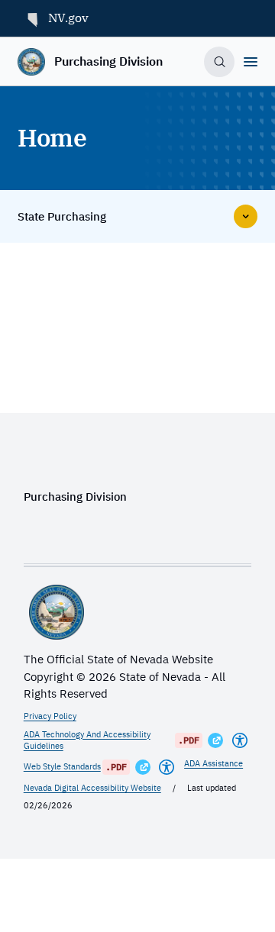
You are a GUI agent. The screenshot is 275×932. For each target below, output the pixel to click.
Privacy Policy (50, 716)
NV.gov (68, 17)
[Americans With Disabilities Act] (239, 740)
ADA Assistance (213, 763)
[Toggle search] (219, 62)
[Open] (250, 62)
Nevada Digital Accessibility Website (92, 787)
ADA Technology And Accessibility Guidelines (87, 740)
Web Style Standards (62, 766)
